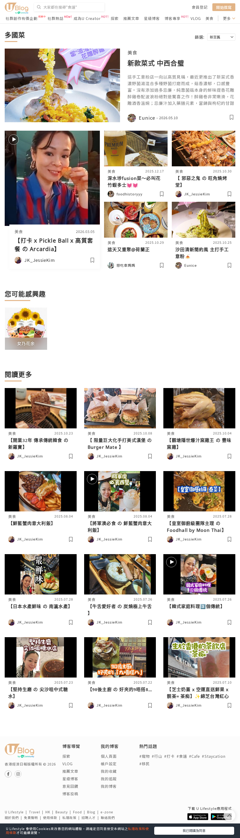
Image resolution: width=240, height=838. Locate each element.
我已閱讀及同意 (194, 830)
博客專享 (172, 18)
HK (50, 812)
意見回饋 (70, 786)
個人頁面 (109, 756)
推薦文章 (131, 18)
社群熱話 (56, 18)
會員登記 (200, 7)
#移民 (144, 763)
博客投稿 (70, 793)
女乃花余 (26, 343)
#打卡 (169, 756)
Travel (37, 812)
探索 (115, 18)
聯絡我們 (109, 817)
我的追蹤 (109, 778)
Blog (94, 812)
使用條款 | (52, 817)
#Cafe (194, 756)
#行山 (157, 756)
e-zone (108, 812)
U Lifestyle (17, 812)
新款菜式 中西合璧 (156, 63)
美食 (210, 18)
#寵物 (144, 756)
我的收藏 (109, 771)
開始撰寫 (224, 7)
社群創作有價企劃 (22, 18)
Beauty (64, 812)
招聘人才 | (91, 817)
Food (80, 812)
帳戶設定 (109, 763)
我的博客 (109, 786)
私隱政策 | (72, 817)
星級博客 (152, 18)
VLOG (196, 18)
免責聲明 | (33, 817)
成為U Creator (87, 18)
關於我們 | (14, 817)
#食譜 (181, 756)
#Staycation (213, 756)
